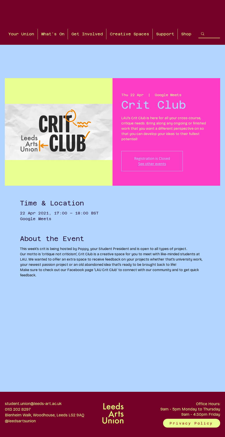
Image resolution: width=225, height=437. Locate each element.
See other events (152, 163)
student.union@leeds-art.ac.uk (33, 403)
